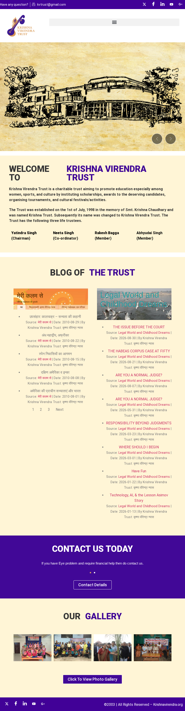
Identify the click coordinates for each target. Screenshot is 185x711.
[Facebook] (153, 4)
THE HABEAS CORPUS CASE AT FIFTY (139, 351)
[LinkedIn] (162, 4)
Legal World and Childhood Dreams (144, 333)
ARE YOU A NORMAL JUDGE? (139, 375)
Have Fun (139, 471)
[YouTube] (171, 4)
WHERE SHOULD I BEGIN (139, 447)
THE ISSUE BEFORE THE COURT (139, 327)
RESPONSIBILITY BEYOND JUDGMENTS (138, 423)
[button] (114, 22)
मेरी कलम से (44, 322)
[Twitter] (144, 4)
